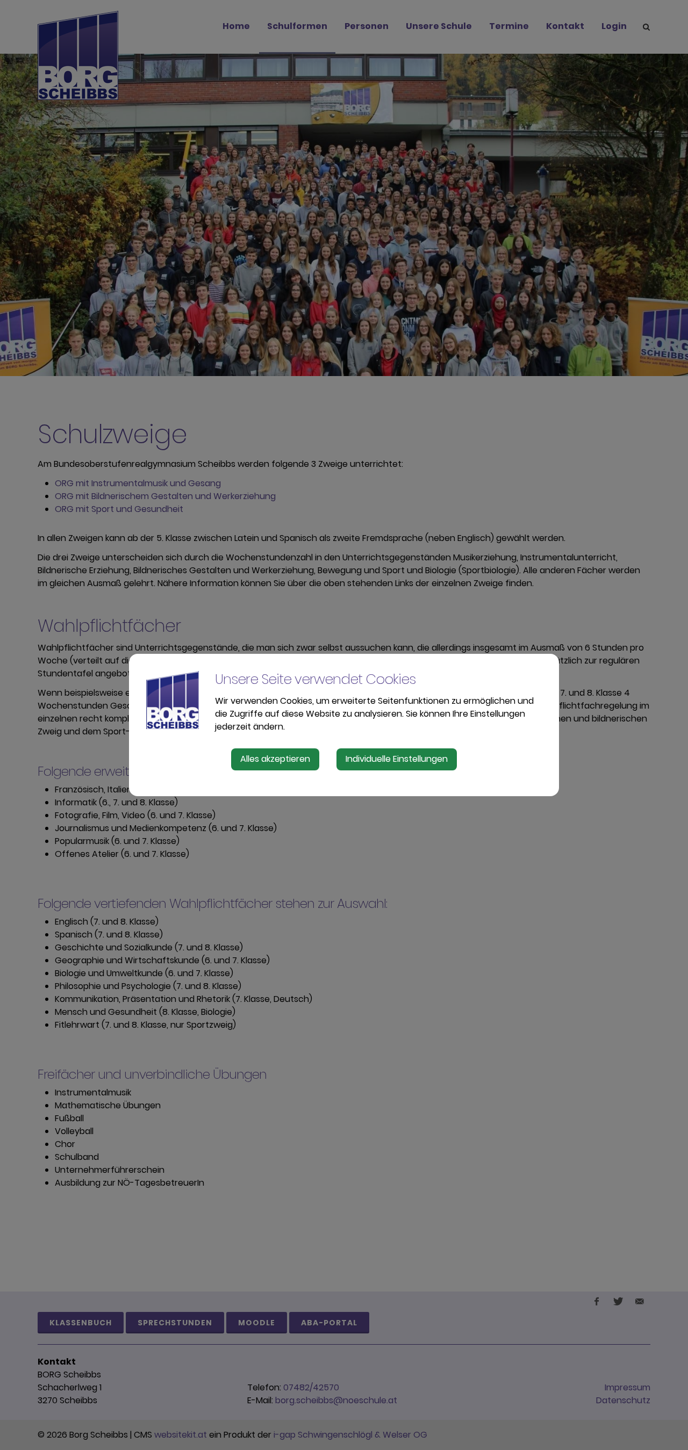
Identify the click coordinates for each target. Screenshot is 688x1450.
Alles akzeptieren (275, 759)
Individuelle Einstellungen (397, 759)
